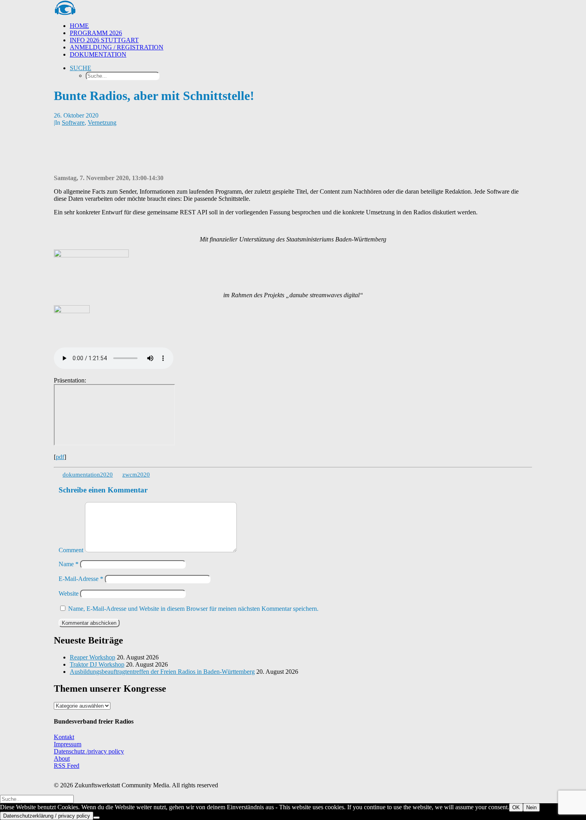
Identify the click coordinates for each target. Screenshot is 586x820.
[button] (80, 68)
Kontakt (64, 737)
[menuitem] (301, 25)
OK (516, 807)
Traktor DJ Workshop (97, 664)
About (62, 758)
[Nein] (96, 817)
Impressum (67, 744)
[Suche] (37, 798)
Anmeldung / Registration (116, 47)
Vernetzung (102, 122)
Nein (531, 807)
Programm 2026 (96, 32)
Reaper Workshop (92, 657)
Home (79, 25)
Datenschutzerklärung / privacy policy (46, 816)
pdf (60, 456)
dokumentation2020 (88, 474)
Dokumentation (98, 54)
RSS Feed (66, 765)
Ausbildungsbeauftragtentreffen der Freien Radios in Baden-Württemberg (162, 671)
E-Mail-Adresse (81, 578)
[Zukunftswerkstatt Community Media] (293, 8)
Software (73, 122)
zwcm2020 (136, 474)
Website (69, 593)
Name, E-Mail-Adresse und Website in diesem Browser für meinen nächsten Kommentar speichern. (193, 608)
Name (69, 564)
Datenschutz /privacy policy (89, 751)
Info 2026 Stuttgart (104, 40)
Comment (71, 550)
